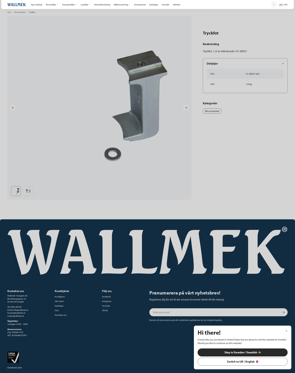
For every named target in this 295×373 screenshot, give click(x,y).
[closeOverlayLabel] (286, 330)
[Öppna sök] (274, 4)
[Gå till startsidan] (16, 4)
